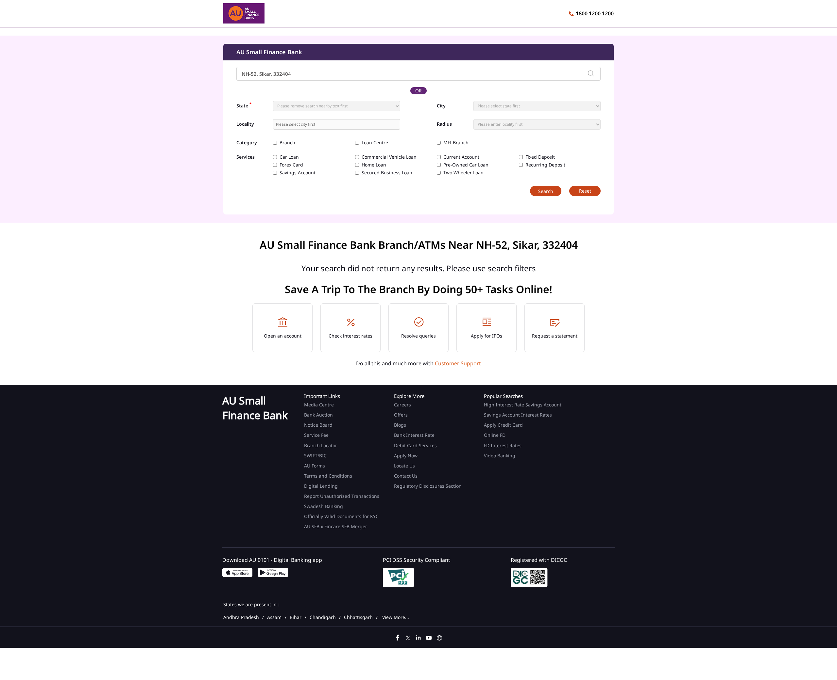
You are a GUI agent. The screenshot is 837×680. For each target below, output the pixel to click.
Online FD (495, 435)
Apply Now (406, 455)
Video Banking (499, 455)
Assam (274, 617)
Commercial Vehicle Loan (389, 157)
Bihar (295, 617)
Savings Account (298, 172)
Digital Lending (321, 486)
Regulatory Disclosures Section (428, 486)
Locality (245, 124)
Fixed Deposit (540, 157)
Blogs (400, 425)
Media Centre (319, 405)
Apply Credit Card (504, 425)
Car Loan (289, 157)
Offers (401, 415)
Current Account (461, 157)
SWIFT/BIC (315, 455)
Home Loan (374, 164)
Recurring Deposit (545, 164)
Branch (287, 142)
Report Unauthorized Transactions (341, 496)
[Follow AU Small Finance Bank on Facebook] (397, 636)
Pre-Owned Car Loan (465, 164)
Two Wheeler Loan (463, 172)
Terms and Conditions (328, 476)
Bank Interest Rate (414, 435)
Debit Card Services (415, 445)
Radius (444, 124)
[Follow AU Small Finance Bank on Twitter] (408, 636)
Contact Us (406, 476)
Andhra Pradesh (241, 617)
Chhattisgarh (358, 617)
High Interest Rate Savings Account (522, 405)
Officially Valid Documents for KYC (341, 516)
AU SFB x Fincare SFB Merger (335, 526)
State (243, 105)
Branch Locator (320, 445)
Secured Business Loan (387, 172)
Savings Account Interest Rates (518, 415)
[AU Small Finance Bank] (244, 14)
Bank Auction (318, 415)
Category (246, 143)
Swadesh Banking (323, 506)
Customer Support (458, 363)
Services (245, 157)
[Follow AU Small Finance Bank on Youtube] (429, 636)
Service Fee (316, 435)
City (441, 105)
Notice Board (318, 425)
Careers (402, 405)
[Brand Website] (439, 636)
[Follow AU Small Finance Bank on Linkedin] (418, 636)
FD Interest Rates (503, 445)
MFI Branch (456, 142)
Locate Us (404, 466)
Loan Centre (375, 142)
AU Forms (314, 466)
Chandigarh (323, 617)
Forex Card (291, 164)
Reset (585, 191)
